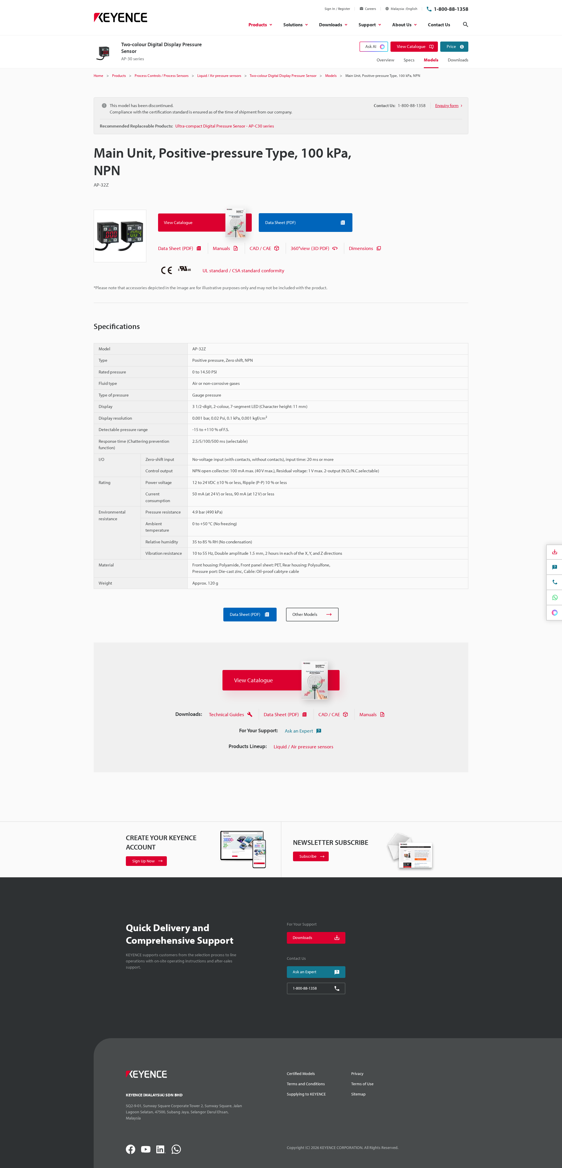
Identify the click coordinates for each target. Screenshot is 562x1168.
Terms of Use (362, 1083)
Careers (370, 8)
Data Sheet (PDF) (175, 248)
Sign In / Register (337, 8)
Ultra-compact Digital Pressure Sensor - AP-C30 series (224, 126)
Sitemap (358, 1094)
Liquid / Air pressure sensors (303, 746)
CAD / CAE (260, 248)
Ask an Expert (299, 731)
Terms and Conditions (306, 1083)
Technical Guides (226, 714)
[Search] (465, 24)
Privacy (357, 1073)
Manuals (221, 248)
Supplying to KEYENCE (306, 1094)
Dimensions (361, 248)
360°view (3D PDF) (310, 248)
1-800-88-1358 (451, 9)
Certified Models (301, 1073)
